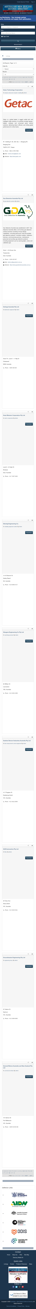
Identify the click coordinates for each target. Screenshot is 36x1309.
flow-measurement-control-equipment (12, 743)
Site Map (26, 1255)
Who (2, 30)
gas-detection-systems (9, 201)
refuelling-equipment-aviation (10, 526)
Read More (29, 130)
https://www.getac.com (15, 156)
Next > (27, 82)
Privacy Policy (20, 1306)
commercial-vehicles (9, 1070)
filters (5, 852)
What (2, 24)
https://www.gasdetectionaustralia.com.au (20, 265)
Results (5, 71)
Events (12, 1264)
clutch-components (8, 418)
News (30, 1264)
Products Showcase (21, 1264)
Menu (19, 49)
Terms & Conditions (11, 1306)
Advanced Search (18, 44)
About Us (14, 1255)
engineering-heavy (8, 960)
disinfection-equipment (9, 309)
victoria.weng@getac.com (14, 153)
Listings (6, 1264)
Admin (25, 92)
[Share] (28, 86)
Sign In (33, 2)
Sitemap (27, 1306)
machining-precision (8, 635)
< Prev (10, 82)
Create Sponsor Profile (23, 2)
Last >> (31, 82)
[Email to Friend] (32, 86)
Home (8, 1255)
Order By (5, 66)
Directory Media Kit (18, 1257)
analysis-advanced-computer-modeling (13, 92)
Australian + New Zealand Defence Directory (22, 1301)
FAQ (21, 1255)
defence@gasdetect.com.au (15, 262)
